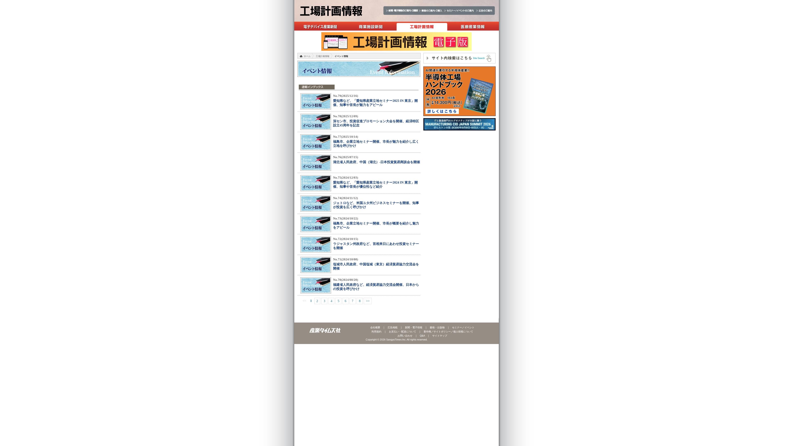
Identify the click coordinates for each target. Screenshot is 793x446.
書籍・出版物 (437, 327)
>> (368, 301)
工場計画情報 (421, 26)
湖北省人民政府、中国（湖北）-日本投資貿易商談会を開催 (376, 162)
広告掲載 (393, 327)
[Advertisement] (459, 163)
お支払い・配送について (402, 331)
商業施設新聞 (370, 26)
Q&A (422, 335)
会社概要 (375, 327)
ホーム (307, 56)
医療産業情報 (472, 26)
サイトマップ (439, 335)
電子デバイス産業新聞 (319, 26)
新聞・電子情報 (413, 327)
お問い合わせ (405, 335)
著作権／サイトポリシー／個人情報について (448, 331)
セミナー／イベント (463, 327)
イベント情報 (341, 56)
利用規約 (376, 331)
